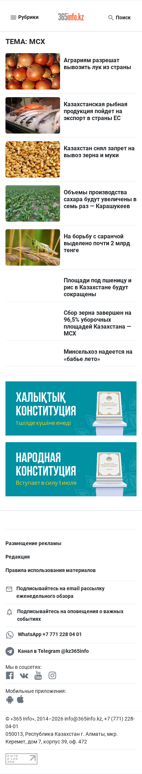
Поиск (123, 17)
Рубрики (28, 17)
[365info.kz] (71, 17)
